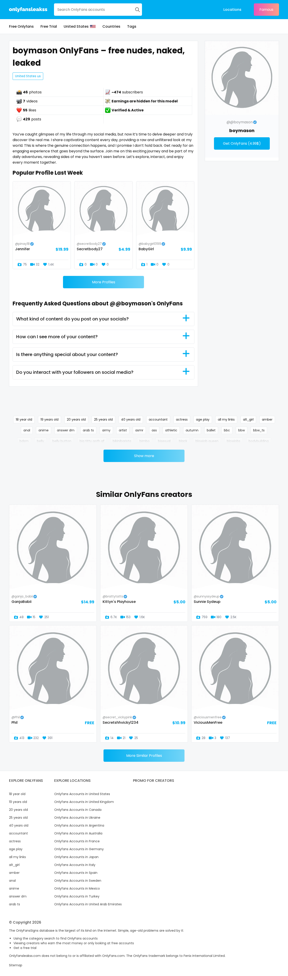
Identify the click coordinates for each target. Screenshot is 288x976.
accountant (158, 419)
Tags (131, 26)
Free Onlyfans (21, 26)
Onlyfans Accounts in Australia (78, 833)
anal (26, 430)
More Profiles (103, 282)
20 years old (76, 419)
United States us (28, 76)
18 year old (24, 419)
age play (202, 419)
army (106, 430)
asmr (139, 430)
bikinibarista (122, 441)
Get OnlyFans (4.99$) (242, 143)
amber (267, 419)
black (183, 441)
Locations (232, 9)
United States (76, 26)
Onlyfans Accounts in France (77, 841)
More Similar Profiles (144, 755)
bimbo (145, 441)
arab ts (88, 430)
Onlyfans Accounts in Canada (77, 809)
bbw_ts (259, 430)
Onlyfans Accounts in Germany (79, 849)
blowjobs (233, 441)
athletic (171, 430)
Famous (266, 9)
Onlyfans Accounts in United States (82, 794)
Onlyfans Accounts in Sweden (77, 880)
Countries (111, 26)
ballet (211, 430)
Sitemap (15, 965)
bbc (227, 430)
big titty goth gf (92, 441)
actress (182, 419)
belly (40, 441)
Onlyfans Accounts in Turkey (76, 896)
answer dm (65, 430)
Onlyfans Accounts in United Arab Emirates (88, 904)
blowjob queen (207, 441)
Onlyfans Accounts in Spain (75, 872)
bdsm (24, 441)
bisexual (164, 441)
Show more (144, 455)
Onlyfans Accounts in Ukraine (77, 817)
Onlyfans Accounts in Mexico (77, 888)
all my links (226, 419)
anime (43, 430)
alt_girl (248, 419)
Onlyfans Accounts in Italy (74, 865)
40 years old (130, 419)
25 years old (103, 419)
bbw (241, 430)
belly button (61, 441)
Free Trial (48, 26)
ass (154, 430)
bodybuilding (259, 441)
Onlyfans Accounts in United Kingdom (84, 802)
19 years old (49, 419)
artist (123, 430)
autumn (192, 430)
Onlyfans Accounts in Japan (76, 857)
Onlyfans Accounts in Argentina (79, 825)
